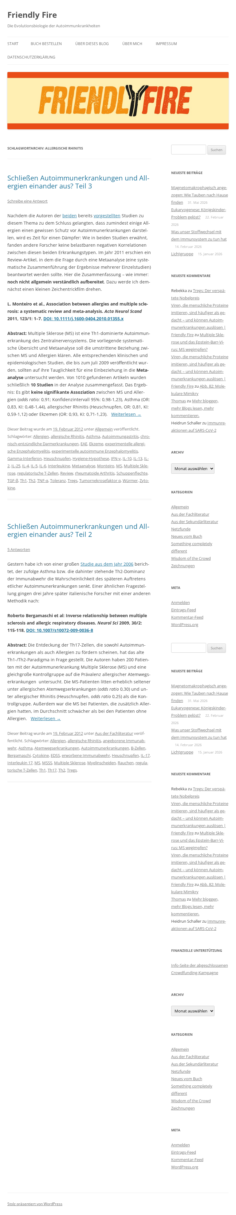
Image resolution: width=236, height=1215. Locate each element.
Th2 (32, 480)
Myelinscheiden (101, 762)
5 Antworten (18, 549)
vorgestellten (107, 215)
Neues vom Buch (186, 536)
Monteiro (105, 466)
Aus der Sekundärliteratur (194, 521)
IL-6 (42, 466)
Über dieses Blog (92, 43)
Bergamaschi (19, 755)
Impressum (166, 43)
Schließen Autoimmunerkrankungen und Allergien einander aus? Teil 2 (78, 530)
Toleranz (58, 480)
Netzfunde (181, 529)
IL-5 (34, 466)
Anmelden (180, 602)
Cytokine (41, 755)
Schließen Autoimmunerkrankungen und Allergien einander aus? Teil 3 (78, 181)
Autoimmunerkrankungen (105, 748)
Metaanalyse (83, 466)
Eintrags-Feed (183, 610)
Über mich (132, 43)
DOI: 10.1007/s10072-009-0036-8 (59, 630)
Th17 (52, 770)
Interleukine (59, 466)
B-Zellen (138, 748)
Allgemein (104, 429)
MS (119, 466)
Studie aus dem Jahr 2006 (107, 564)
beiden (69, 215)
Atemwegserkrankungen (56, 748)
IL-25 (15, 466)
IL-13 (137, 458)
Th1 (23, 480)
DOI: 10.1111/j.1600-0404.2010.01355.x (83, 318)
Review (66, 473)
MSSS (47, 762)
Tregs (72, 480)
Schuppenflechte (132, 473)
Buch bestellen (46, 43)
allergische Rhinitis (67, 436)
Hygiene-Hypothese (91, 458)
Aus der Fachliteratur (114, 733)
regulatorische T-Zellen (37, 473)
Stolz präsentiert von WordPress (34, 1203)
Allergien (41, 436)
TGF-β (12, 480)
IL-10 (127, 458)
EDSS (55, 755)
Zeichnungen (183, 565)
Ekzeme (96, 443)
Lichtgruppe (182, 253)
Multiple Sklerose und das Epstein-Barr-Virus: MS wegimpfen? (197, 342)
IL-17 (145, 755)
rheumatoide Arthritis (95, 473)
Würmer (130, 480)
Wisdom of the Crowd (191, 558)
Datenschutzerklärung (31, 57)
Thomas (178, 401)
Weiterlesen (126, 414)
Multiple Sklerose (69, 762)
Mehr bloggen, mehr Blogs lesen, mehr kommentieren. (194, 408)
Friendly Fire (32, 14)
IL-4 (25, 466)
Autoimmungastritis (120, 436)
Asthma (93, 436)
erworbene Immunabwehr (86, 755)
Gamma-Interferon (24, 458)
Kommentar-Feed (187, 617)
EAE (84, 443)
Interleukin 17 (20, 762)
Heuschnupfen (57, 458)
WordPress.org (184, 624)
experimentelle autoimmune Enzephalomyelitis (95, 451)
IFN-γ (116, 458)
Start (12, 43)
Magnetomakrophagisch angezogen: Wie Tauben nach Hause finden (199, 195)
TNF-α (42, 480)
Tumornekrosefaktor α (100, 480)
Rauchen (126, 762)
